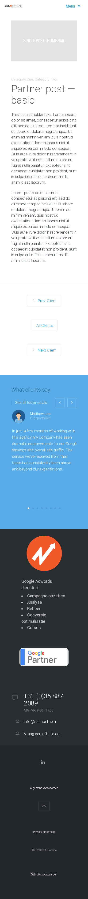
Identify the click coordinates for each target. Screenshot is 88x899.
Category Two (46, 79)
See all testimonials (31, 403)
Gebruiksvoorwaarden (44, 874)
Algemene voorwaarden (44, 788)
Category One (22, 79)
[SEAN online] (13, 6)
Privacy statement (44, 832)
